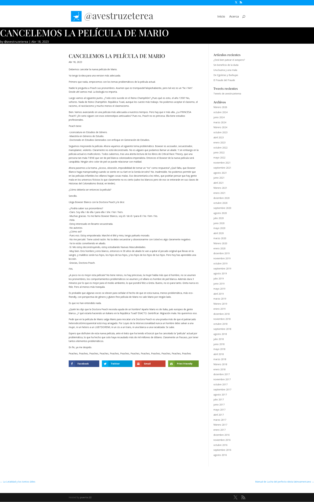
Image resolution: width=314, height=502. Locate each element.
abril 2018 (218, 354)
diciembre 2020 (221, 198)
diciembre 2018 (221, 313)
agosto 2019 (220, 273)
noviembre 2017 (222, 379)
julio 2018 (218, 339)
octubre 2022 (220, 147)
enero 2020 (219, 248)
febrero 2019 (220, 303)
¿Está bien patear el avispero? (229, 59)
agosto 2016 (220, 454)
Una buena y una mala (225, 70)
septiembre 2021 (222, 167)
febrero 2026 (220, 107)
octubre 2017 (220, 384)
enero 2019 (219, 308)
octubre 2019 (220, 263)
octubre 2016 (220, 445)
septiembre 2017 (222, 389)
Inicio (221, 16)
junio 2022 (219, 152)
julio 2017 (218, 399)
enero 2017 (219, 429)
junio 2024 (219, 117)
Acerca (234, 16)
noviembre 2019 (222, 258)
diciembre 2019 (221, 253)
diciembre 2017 (221, 374)
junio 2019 (219, 283)
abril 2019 (218, 293)
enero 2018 (219, 369)
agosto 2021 (220, 172)
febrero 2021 (220, 187)
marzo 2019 (219, 298)
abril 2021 (218, 182)
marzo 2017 (219, 419)
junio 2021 (219, 177)
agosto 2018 (220, 334)
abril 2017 (218, 414)
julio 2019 (218, 278)
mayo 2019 (219, 288)
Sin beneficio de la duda (225, 64)
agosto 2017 (220, 394)
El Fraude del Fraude (224, 80)
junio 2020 (219, 223)
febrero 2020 (220, 243)
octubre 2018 (220, 323)
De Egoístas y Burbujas (225, 75)
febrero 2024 (220, 127)
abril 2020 (218, 233)
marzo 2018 (219, 359)
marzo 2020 (219, 238)
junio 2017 (219, 404)
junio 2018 (219, 344)
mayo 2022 (219, 157)
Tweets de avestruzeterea (227, 93)
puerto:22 (85, 497)
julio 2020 (218, 218)
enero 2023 (219, 142)
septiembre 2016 (222, 449)
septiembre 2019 (222, 268)
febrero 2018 (220, 364)
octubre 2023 (220, 132)
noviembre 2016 (222, 439)
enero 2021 (219, 192)
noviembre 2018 (222, 318)
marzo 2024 (219, 122)
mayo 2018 (219, 349)
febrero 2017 (220, 424)
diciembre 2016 (221, 434)
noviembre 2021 (222, 162)
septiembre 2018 (222, 328)
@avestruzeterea (16, 42)
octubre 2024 (220, 112)
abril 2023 (218, 137)
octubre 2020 (220, 202)
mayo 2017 (219, 409)
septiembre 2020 (222, 208)
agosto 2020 (220, 213)
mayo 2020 (219, 228)
